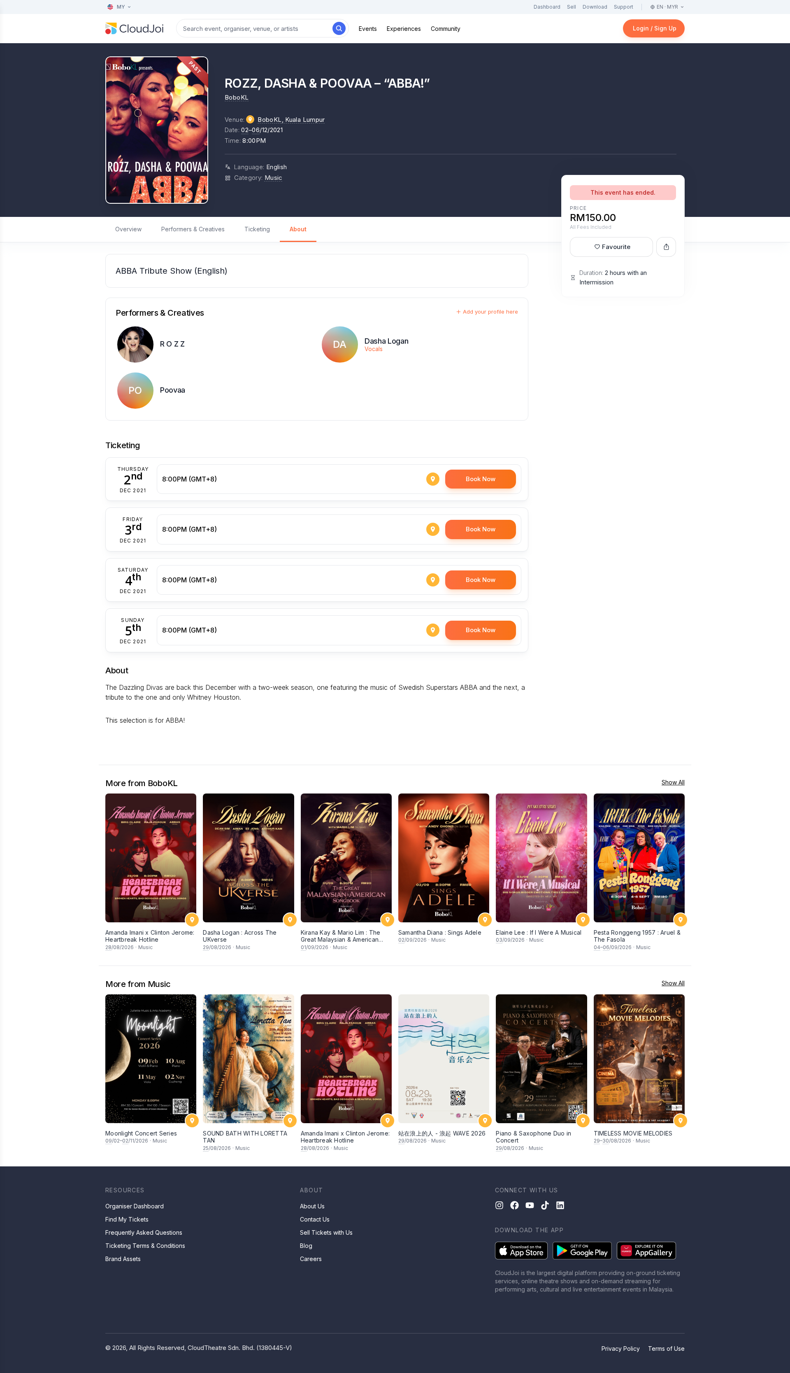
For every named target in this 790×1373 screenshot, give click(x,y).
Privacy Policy (621, 1348)
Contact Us (315, 1219)
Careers (311, 1258)
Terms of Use (666, 1348)
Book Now (480, 479)
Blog (306, 1245)
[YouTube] (529, 1205)
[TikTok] (545, 1205)
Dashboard (547, 7)
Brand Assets (123, 1258)
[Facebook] (514, 1205)
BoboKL (237, 97)
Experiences (404, 28)
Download (595, 7)
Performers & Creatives (193, 229)
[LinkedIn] (560, 1205)
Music (274, 178)
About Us (312, 1206)
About (298, 229)
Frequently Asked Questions (143, 1232)
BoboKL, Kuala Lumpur (291, 119)
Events (368, 28)
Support (623, 7)
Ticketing (257, 229)
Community (445, 28)
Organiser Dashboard (134, 1206)
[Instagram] (499, 1205)
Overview (128, 229)
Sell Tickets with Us (326, 1232)
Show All (673, 782)
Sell (571, 7)
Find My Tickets (127, 1219)
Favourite (616, 247)
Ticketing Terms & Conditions (145, 1245)
